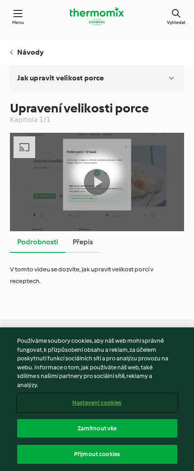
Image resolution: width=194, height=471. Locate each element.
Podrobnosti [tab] (37, 242)
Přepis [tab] (83, 242)
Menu (18, 22)
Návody (30, 52)
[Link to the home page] (97, 16)
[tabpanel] (97, 275)
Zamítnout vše (97, 428)
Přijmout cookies (97, 454)
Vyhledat (176, 22)
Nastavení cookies (96, 402)
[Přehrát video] (97, 182)
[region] (97, 399)
